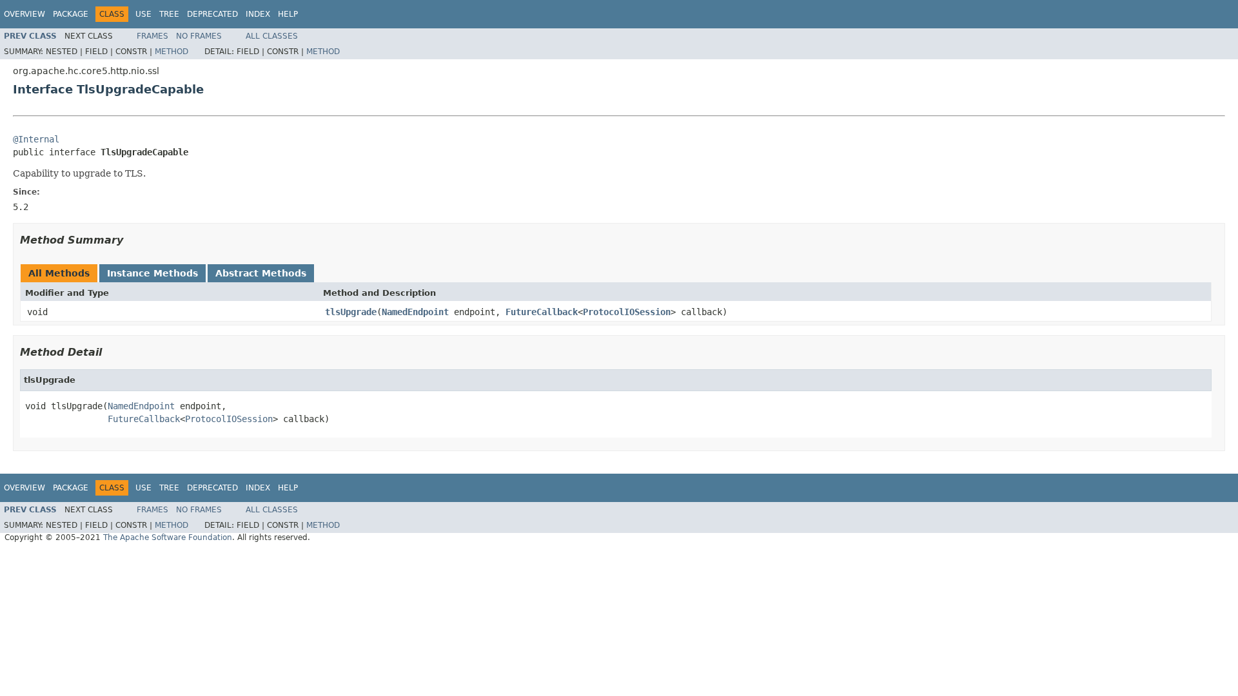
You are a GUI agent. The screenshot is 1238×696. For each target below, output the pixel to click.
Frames (152, 36)
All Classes (272, 36)
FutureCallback (542, 312)
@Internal (36, 139)
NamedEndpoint (415, 312)
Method (171, 51)
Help (288, 14)
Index (258, 14)
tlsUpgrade (351, 312)
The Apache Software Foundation (167, 537)
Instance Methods (152, 273)
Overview (24, 14)
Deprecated (212, 14)
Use (143, 14)
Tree (169, 14)
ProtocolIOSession (627, 312)
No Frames (199, 36)
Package (70, 14)
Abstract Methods (260, 273)
